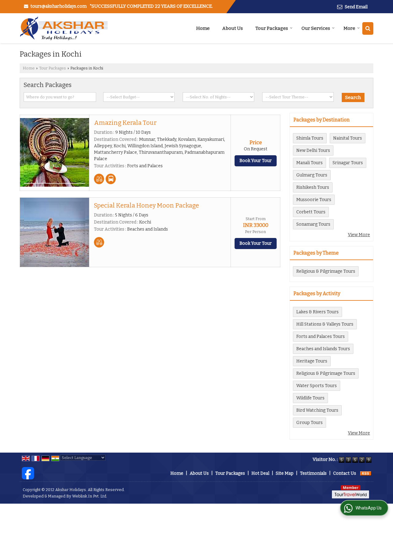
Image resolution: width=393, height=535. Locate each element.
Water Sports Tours (316, 385)
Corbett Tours (310, 212)
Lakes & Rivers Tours (317, 312)
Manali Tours (309, 162)
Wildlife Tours (310, 398)
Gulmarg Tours (311, 175)
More (349, 28)
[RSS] (365, 473)
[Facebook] (28, 473)
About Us (232, 28)
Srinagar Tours (348, 162)
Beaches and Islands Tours (323, 348)
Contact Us (344, 473)
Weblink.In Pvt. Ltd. (89, 496)
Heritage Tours (311, 361)
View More (359, 234)
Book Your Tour (255, 160)
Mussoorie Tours (313, 199)
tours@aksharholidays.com (58, 6)
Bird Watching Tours (317, 410)
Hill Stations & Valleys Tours (324, 324)
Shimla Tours (309, 138)
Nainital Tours (347, 138)
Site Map (285, 473)
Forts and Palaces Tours (320, 336)
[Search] (367, 28)
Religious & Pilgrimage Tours (325, 271)
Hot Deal (260, 473)
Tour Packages (271, 28)
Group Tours (309, 422)
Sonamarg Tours (313, 224)
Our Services (316, 28)
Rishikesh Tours (312, 187)
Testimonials (313, 473)
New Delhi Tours (313, 150)
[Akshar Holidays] (64, 28)
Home (203, 28)
